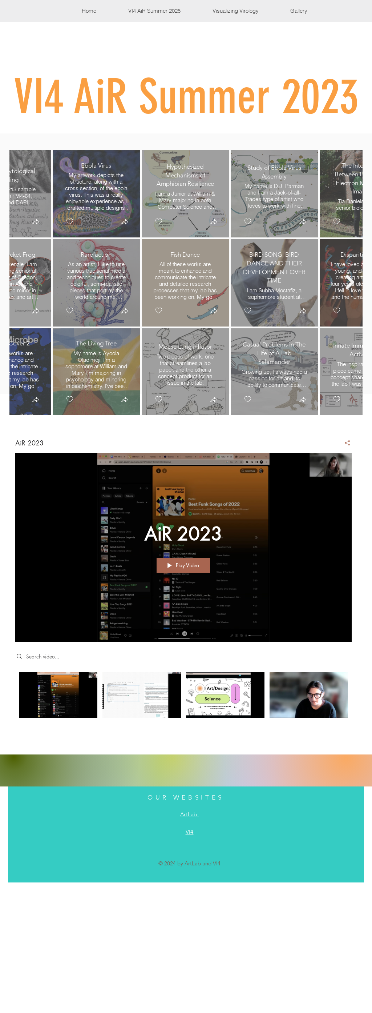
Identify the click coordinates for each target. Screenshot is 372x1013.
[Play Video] (58, 695)
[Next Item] (350, 282)
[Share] (344, 443)
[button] (35, 222)
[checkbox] (69, 221)
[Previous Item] (22, 282)
